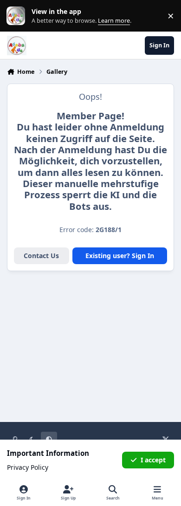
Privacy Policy (27, 467)
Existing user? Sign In (119, 255)
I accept (153, 459)
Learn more (18, 16)
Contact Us (41, 255)
